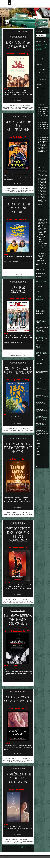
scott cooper (25, 601)
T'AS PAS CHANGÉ (18, 289)
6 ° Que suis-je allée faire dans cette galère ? (42, 77)
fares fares (26, 190)
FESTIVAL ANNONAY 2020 (43, 132)
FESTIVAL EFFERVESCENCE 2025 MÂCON (42, 191)
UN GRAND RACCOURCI (41, 314)
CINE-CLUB (40, 241)
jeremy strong (13, 602)
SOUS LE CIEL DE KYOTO (41, 352)
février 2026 (39, 449)
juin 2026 (38, 443)
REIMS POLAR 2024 (41, 234)
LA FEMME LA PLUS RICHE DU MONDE (18, 448)
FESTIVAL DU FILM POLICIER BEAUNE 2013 (42, 151)
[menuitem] (5, 6)
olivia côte (26, 354)
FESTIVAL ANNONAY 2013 (43, 118)
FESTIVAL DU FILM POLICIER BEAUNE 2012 (42, 148)
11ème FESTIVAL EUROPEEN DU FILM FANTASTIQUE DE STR (42, 93)
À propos (19, 6)
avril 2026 (38, 446)
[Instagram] (45, 55)
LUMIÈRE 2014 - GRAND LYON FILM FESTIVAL (42, 232)
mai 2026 (38, 445)
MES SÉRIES (39, 262)
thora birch (11, 761)
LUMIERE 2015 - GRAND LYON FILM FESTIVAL (42, 220)
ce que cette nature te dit (11, 430)
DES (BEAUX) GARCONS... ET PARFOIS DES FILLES (42, 248)
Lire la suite (18, 100)
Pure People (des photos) (40, 273)
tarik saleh (18, 190)
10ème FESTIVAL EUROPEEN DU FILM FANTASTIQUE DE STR (42, 89)
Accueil (5, 6)
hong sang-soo (20, 430)
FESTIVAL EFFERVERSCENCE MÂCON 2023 (42, 182)
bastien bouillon (16, 273)
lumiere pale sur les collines (11, 841)
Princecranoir (38, 375)
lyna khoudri (27, 107)
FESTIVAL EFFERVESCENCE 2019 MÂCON (42, 185)
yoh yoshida (19, 842)
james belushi (17, 761)
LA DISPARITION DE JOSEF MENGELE (18, 619)
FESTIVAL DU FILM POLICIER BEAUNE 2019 (42, 157)
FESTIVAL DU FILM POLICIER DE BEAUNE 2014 (42, 160)
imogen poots (30, 760)
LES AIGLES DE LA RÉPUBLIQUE (17, 126)
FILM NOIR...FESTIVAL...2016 (42, 217)
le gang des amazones (9, 107)
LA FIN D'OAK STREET (40, 310)
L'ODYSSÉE (38, 347)
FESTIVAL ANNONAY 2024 (43, 137)
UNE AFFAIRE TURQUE (40, 320)
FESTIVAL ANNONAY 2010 (43, 113)
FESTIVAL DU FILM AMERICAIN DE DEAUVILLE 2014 (43, 145)
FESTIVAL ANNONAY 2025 (43, 139)
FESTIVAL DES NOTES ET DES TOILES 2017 (42, 142)
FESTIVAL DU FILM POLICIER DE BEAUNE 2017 (42, 168)
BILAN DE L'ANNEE (41, 239)
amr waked (18, 191)
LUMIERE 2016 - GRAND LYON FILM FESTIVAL (42, 223)
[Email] (9, 2)
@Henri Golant (38, 382)
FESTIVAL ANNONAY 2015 (43, 122)
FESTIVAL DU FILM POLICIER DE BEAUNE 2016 (42, 165)
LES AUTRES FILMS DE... (42, 251)
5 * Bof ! (38, 75)
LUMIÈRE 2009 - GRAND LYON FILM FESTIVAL (42, 226)
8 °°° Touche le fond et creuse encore (42, 82)
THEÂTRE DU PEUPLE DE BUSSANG (41, 264)
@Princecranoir (38, 424)
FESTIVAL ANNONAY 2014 (43, 120)
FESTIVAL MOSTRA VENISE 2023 (42, 207)
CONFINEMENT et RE (40, 84)
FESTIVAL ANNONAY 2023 (43, 135)
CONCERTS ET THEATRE (42, 243)
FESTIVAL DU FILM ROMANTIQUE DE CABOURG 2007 (42, 171)
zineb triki (13, 191)
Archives (12, 6)
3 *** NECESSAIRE (14, 105)
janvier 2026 (39, 451)
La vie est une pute (40, 260)
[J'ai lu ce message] (48, 856)
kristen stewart (23, 760)
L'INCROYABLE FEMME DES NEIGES (17, 208)
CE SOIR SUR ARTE (40, 326)
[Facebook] (40, 55)
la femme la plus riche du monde (11, 514)
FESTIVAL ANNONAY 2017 (43, 126)
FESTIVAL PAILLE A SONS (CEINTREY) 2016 (42, 210)
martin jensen (28, 273)
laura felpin (7, 108)
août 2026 (38, 440)
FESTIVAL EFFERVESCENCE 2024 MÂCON (42, 188)
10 (31, 847)
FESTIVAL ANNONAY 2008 (43, 109)
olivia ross (25, 602)
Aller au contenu (4, 1)
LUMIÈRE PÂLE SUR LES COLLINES (17, 778)
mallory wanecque (14, 108)
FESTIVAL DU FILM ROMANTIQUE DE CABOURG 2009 (42, 175)
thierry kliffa (21, 514)
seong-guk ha (29, 430)
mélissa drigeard (18, 107)
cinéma (23, 107)
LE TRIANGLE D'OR (40, 331)
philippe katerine (9, 273)
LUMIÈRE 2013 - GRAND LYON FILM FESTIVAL (42, 229)
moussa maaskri (28, 108)
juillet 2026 (39, 442)
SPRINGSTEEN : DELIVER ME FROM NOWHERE (18, 534)
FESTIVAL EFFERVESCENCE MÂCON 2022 (42, 197)
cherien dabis (23, 191)
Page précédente (7, 847)
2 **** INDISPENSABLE (41, 70)
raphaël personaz (21, 515)
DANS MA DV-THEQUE (42, 245)
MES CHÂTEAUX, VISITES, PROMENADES (42, 256)
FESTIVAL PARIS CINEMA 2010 (42, 212)
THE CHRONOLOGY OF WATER (18, 699)
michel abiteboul (20, 354)
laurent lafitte (5, 354)
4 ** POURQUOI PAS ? (41, 73)
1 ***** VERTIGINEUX (41, 69)
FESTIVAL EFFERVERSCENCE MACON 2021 (42, 179)
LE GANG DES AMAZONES (18, 44)
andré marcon (28, 515)
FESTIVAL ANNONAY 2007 (43, 107)
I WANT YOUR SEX (39, 337)
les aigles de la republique (10, 190)
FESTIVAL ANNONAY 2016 (43, 124)
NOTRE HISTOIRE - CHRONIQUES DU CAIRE (41, 357)
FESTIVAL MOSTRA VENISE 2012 (42, 204)
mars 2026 (38, 448)
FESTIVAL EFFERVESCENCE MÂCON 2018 (42, 194)
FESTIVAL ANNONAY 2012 (43, 117)
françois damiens (12, 354)
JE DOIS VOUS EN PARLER (41, 236)
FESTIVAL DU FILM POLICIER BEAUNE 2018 (42, 154)
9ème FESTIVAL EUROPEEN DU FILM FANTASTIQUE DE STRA (42, 101)
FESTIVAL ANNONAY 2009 (43, 111)
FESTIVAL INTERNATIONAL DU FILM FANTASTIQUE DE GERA (42, 200)
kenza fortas (21, 108)
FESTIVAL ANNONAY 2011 (43, 115)
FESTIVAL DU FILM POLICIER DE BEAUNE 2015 (42, 162)
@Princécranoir (38, 368)
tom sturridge (23, 761)
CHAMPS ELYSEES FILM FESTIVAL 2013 (42, 105)
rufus (17, 355)
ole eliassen (22, 273)
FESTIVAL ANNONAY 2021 (43, 133)
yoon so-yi (15, 431)
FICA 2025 (40, 214)
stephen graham (19, 602)
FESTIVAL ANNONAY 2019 (43, 130)
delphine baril (12, 355)
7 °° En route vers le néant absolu (41, 80)
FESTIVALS (39, 87)
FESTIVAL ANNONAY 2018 (43, 128)
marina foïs (14, 515)
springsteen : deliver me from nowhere (14, 601)
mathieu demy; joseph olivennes (22, 515)
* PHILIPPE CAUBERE (40, 67)
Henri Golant (38, 296)
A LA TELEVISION (41, 237)
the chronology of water (10, 760)
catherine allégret (22, 355)
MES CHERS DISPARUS (42, 253)
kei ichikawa (19, 841)
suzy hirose (27, 841)
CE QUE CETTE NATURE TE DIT (18, 370)
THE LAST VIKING (39, 342)
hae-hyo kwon (20, 431)
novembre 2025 (39, 454)
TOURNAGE (40, 258)
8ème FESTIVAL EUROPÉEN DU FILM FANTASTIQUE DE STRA (42, 97)
